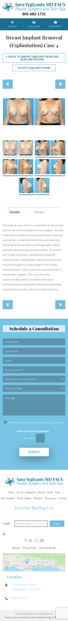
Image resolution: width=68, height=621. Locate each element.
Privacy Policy (29, 547)
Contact (62, 498)
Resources (50, 498)
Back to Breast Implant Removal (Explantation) (33, 58)
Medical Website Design (41, 617)
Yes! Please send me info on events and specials (36, 422)
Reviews (38, 498)
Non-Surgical (8, 498)
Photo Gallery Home (34, 67)
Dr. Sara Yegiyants (26, 492)
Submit (34, 452)
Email (7, 523)
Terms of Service (47, 547)
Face (57, 492)
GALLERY (34, 26)
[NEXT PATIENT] (60, 84)
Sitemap (16, 547)
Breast (41, 492)
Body (50, 492)
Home (11, 492)
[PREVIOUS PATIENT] (8, 84)
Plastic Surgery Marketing (16, 617)
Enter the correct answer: (34, 431)
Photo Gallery (24, 498)
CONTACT (55, 26)
